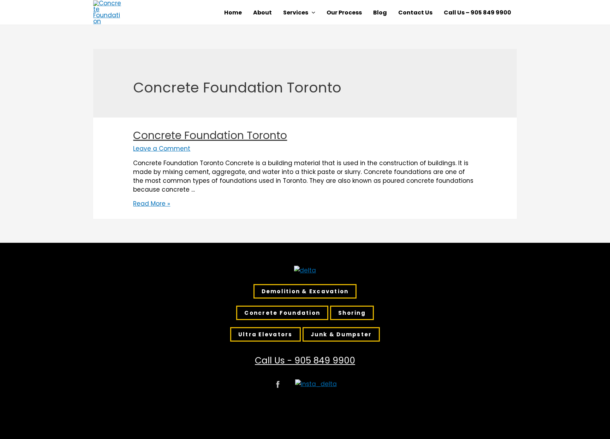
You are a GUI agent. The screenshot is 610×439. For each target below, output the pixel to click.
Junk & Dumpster (341, 334)
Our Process (344, 12)
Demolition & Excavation (305, 291)
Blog (380, 12)
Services (295, 12)
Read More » (151, 203)
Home (233, 12)
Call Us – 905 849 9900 (477, 12)
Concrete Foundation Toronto (210, 135)
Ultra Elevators (265, 334)
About (262, 12)
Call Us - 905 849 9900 (305, 360)
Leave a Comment (161, 148)
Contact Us (415, 12)
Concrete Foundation (282, 313)
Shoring (352, 313)
